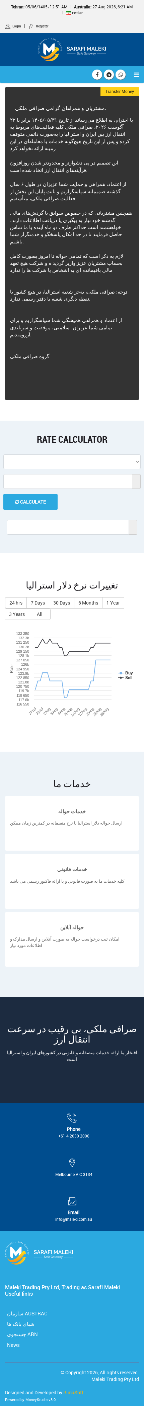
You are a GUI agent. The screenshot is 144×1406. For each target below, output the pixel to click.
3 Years (17, 614)
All (40, 614)
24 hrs (15, 603)
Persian (77, 12)
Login (16, 26)
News (13, 1344)
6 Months (88, 603)
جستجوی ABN (22, 1334)
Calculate (32, 502)
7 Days (38, 603)
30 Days (61, 603)
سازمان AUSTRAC (27, 1313)
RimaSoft (73, 1392)
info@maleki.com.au (73, 1219)
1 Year (113, 603)
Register (42, 26)
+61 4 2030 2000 (73, 1136)
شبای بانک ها (20, 1323)
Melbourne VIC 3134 (73, 1174)
